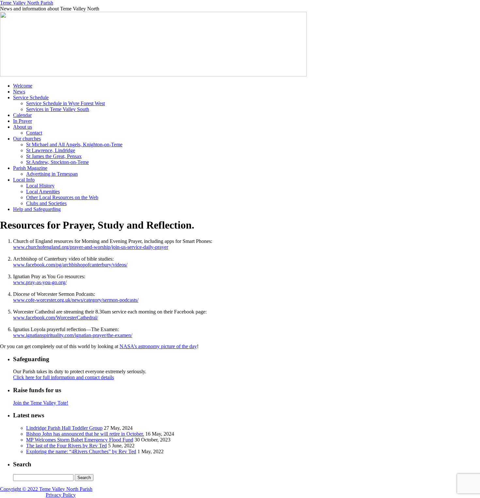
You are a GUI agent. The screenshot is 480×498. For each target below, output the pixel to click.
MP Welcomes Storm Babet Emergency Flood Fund (79, 439)
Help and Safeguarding (37, 209)
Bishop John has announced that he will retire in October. (85, 434)
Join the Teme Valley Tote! (40, 403)
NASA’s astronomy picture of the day (158, 346)
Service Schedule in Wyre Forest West (65, 103)
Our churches (27, 138)
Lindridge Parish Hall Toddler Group (64, 428)
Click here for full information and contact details (63, 377)
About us (22, 127)
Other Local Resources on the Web (62, 197)
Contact (34, 133)
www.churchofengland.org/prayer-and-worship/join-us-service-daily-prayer (90, 247)
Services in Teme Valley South (57, 109)
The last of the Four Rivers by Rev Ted (66, 445)
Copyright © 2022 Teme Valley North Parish (46, 489)
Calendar (22, 115)
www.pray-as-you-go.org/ (40, 282)
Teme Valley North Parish (26, 3)
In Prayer (22, 121)
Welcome (22, 85)
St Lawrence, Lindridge (50, 150)
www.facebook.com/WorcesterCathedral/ (55, 317)
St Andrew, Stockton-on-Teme (57, 162)
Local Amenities (43, 191)
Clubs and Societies (46, 203)
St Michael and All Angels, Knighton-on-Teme (74, 144)
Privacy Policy (61, 495)
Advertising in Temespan (52, 174)
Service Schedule (31, 97)
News (19, 91)
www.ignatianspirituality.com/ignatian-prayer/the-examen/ (72, 335)
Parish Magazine (30, 168)
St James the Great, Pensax (54, 156)
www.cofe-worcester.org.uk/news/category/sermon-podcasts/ (75, 300)
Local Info (24, 180)
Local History (40, 185)
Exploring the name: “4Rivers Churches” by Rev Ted (81, 451)
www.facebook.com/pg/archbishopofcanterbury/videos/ (70, 264)
